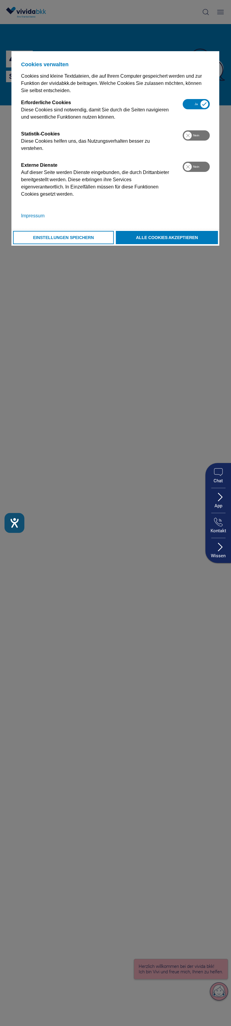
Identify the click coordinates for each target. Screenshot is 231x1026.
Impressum (33, 215)
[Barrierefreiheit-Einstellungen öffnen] (14, 523)
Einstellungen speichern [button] (63, 237)
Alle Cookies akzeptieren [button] (167, 237)
